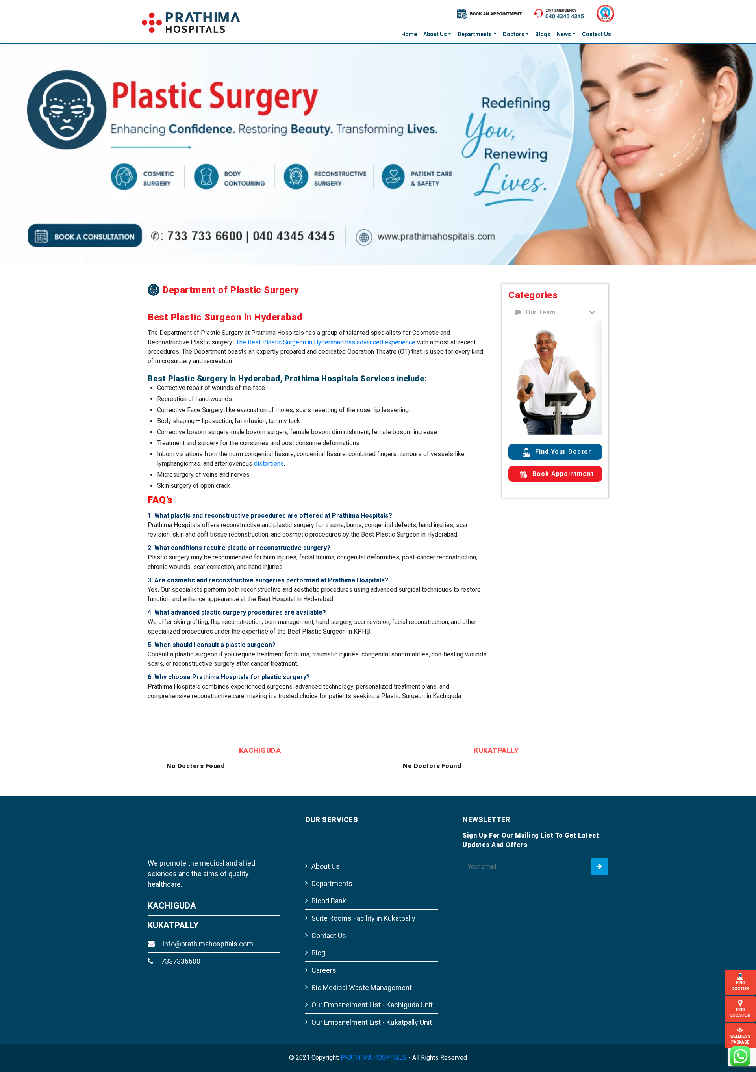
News (564, 34)
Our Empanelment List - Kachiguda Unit (372, 994)
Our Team (539, 312)
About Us (435, 34)
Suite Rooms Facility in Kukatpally (363, 908)
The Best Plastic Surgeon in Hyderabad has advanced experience (325, 332)
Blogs (542, 34)
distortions (269, 453)
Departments (475, 34)
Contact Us (596, 34)
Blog (318, 942)
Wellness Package (740, 1039)
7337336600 (179, 951)
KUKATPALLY (173, 915)
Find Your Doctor (562, 451)
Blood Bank (328, 890)
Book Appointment (562, 473)
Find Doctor (740, 986)
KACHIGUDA (172, 895)
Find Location (740, 1012)
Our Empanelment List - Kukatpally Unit (371, 1012)
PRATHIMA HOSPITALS (374, 1047)
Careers (323, 960)
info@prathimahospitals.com (207, 933)
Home (409, 34)
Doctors (513, 34)
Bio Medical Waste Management (361, 977)
